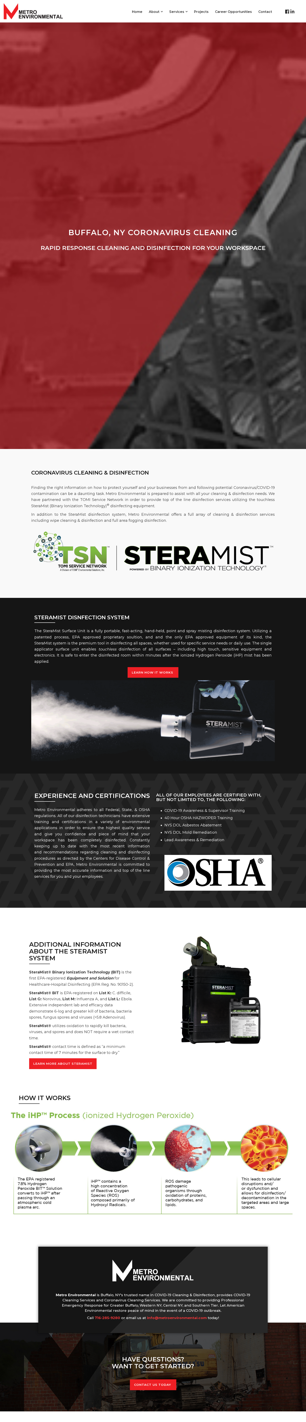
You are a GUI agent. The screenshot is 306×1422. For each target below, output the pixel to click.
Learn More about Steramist (62, 1064)
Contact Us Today (153, 1385)
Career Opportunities (233, 12)
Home (137, 12)
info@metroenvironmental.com (177, 1318)
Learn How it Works (153, 672)
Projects (201, 12)
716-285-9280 (107, 1318)
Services (176, 12)
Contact (265, 12)
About (154, 12)
